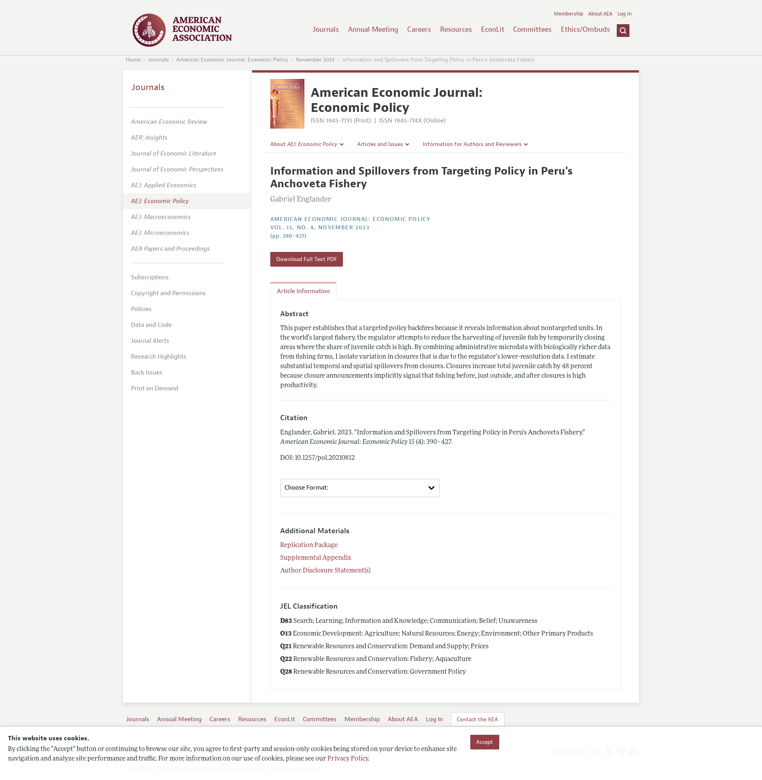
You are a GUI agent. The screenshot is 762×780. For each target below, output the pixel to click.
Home (133, 59)
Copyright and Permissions (168, 293)
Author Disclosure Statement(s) (325, 571)
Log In (624, 14)
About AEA (600, 14)
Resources (456, 29)
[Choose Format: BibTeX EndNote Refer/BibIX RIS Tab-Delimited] (360, 488)
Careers (419, 29)
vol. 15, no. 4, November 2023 (320, 227)
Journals (326, 29)
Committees (532, 29)
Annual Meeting (373, 29)
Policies (141, 309)
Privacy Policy (347, 759)
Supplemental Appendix (315, 558)
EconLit (492, 29)
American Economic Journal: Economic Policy (232, 59)
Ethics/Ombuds (585, 29)
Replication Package (309, 545)
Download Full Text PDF (306, 259)
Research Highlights (158, 357)
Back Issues (146, 373)
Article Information (303, 291)
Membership (568, 14)
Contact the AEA (477, 719)
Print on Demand (154, 388)
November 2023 (315, 59)
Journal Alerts (150, 341)
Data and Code (151, 325)
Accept (484, 741)
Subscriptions (150, 277)
